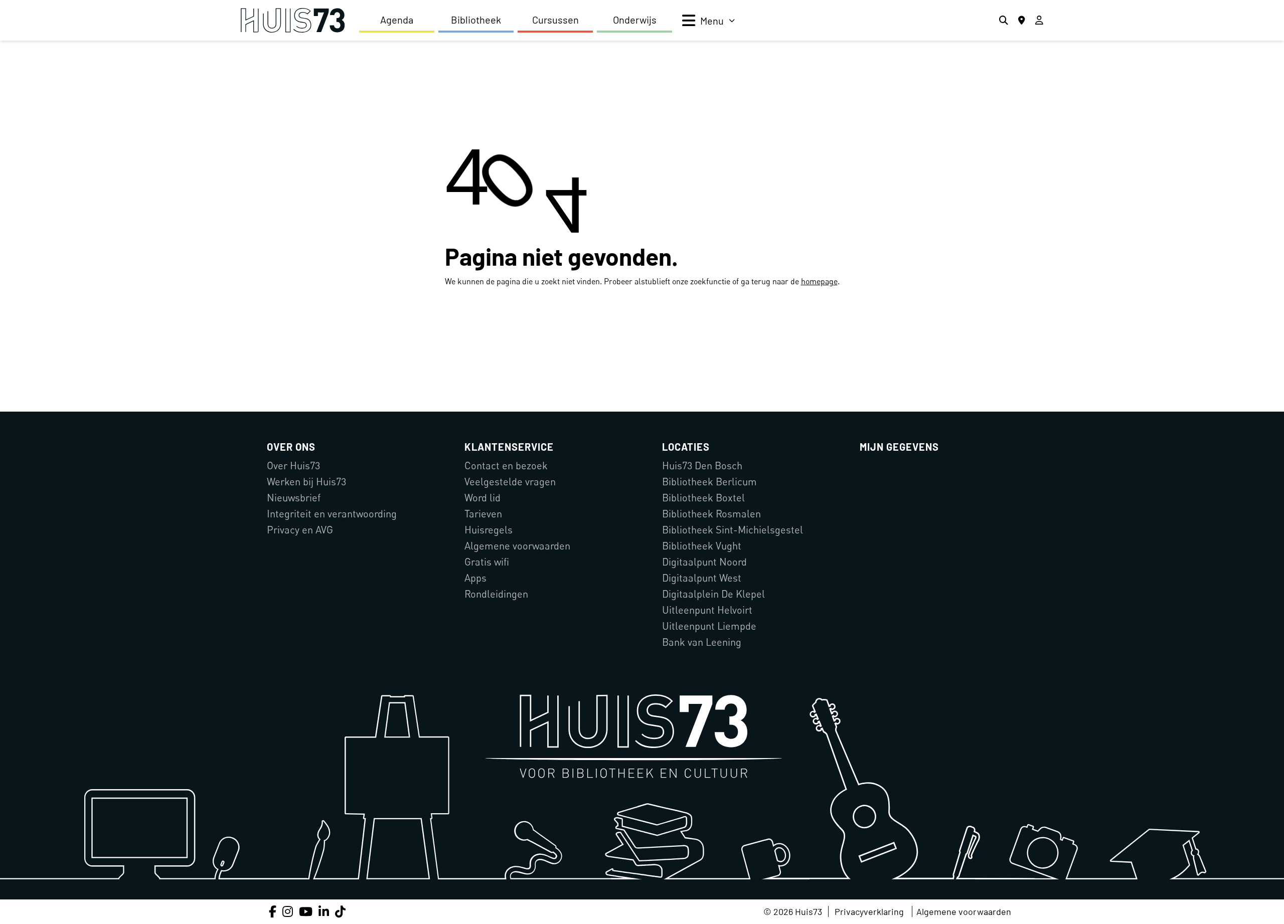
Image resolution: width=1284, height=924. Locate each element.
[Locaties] (1021, 20)
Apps (475, 578)
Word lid (482, 497)
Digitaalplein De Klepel (713, 594)
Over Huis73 (293, 465)
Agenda (396, 20)
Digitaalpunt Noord (704, 562)
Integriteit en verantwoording (332, 513)
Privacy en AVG (300, 529)
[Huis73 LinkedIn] (323, 911)
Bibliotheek (476, 20)
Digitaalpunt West (701, 578)
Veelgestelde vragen (510, 481)
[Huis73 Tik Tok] (340, 911)
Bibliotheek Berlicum (709, 481)
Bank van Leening (701, 642)
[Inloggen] (1039, 20)
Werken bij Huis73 (306, 481)
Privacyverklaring (869, 911)
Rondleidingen (496, 594)
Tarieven (483, 513)
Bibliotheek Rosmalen (711, 513)
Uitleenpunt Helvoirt (707, 610)
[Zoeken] (1003, 20)
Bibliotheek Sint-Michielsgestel (732, 529)
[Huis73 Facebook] (272, 911)
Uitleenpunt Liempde (709, 626)
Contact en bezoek (506, 465)
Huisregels (488, 529)
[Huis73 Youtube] (305, 911)
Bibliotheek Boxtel (703, 497)
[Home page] (293, 20)
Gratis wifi (486, 562)
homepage (819, 281)
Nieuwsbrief (293, 497)
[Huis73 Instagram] (287, 911)
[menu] (708, 20)
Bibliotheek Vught (701, 545)
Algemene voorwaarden (517, 545)
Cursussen (555, 20)
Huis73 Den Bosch (702, 465)
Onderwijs (635, 20)
